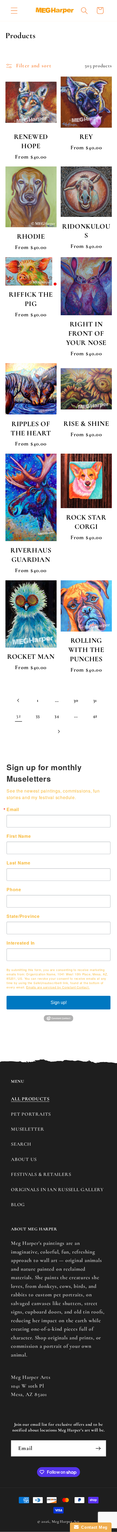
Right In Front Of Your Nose (86, 333)
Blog (18, 1205)
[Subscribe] (98, 1448)
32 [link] (18, 715)
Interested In (21, 943)
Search (21, 1144)
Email (13, 809)
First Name (19, 836)
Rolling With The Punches (86, 649)
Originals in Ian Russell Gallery (57, 1190)
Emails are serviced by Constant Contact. (58, 987)
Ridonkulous (86, 231)
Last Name (18, 863)
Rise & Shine (86, 423)
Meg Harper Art (66, 1521)
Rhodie (31, 236)
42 (95, 716)
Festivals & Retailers (41, 1174)
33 (38, 716)
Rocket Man (30, 656)
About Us (24, 1159)
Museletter (27, 1129)
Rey (86, 136)
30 (75, 700)
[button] (14, 10)
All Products (30, 1099)
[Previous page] (18, 700)
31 (95, 700)
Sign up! (59, 1002)
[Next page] (58, 731)
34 (56, 716)
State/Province (23, 916)
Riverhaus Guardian (30, 555)
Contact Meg (93, 1527)
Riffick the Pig (31, 299)
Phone (14, 889)
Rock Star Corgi (86, 522)
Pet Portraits (31, 1114)
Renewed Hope (31, 141)
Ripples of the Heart (31, 428)
